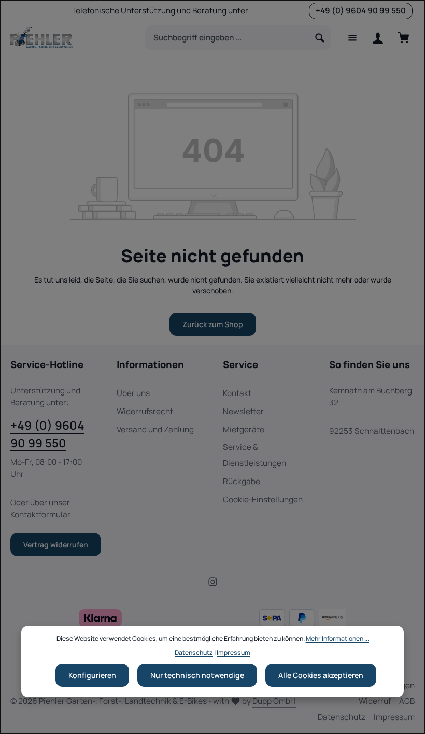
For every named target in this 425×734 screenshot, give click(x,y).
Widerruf (375, 701)
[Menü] (352, 37)
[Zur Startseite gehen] (41, 38)
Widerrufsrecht (145, 411)
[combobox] (227, 37)
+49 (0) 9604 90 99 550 (47, 434)
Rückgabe (241, 481)
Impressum (394, 717)
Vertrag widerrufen (55, 544)
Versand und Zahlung (155, 429)
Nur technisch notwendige (197, 675)
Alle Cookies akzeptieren (320, 675)
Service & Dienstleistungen (254, 455)
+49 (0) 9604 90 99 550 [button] (361, 10)
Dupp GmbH (274, 701)
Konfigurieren (92, 675)
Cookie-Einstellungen (263, 499)
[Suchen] (320, 37)
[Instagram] (213, 583)
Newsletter (243, 411)
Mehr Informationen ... (337, 638)
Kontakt (237, 393)
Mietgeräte (243, 429)
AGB (407, 701)
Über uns (133, 393)
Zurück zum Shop (212, 324)
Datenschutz (341, 717)
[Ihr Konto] (377, 37)
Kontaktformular (40, 514)
